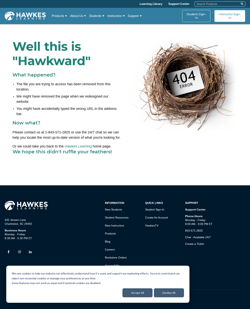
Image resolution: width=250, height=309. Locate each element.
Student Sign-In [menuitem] (154, 209)
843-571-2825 (194, 230)
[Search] (242, 3)
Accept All (137, 292)
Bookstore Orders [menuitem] (116, 257)
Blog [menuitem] (107, 241)
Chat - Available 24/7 (198, 237)
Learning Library (151, 3)
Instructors (114, 16)
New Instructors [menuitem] (114, 225)
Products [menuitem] (110, 233)
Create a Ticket (194, 243)
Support (133, 16)
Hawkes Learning (78, 146)
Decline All (168, 292)
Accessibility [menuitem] (112, 265)
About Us (76, 16)
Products (58, 16)
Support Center (178, 3)
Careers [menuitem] (110, 249)
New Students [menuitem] (113, 209)
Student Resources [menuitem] (117, 217)
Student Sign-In (196, 16)
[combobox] (217, 3)
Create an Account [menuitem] (156, 217)
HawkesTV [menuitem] (151, 225)
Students (95, 16)
